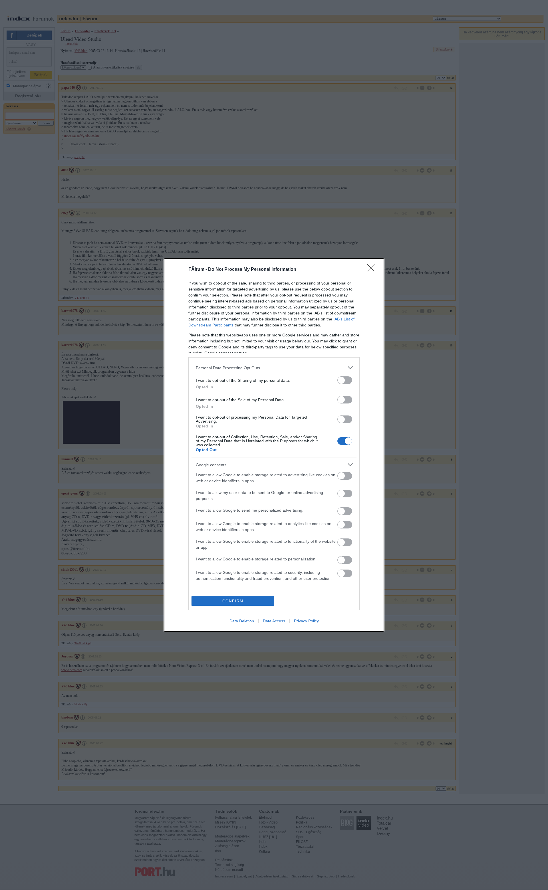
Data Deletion (241, 621)
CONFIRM (232, 601)
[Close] (372, 269)
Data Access (274, 621)
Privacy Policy (306, 621)
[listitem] (274, 368)
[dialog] (274, 445)
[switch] (344, 380)
